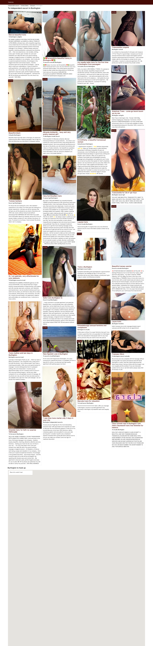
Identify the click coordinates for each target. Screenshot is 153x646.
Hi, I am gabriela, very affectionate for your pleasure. (24, 277)
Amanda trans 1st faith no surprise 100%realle (22, 431)
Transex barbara (15, 201)
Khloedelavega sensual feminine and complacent (92, 326)
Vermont (32, 5)
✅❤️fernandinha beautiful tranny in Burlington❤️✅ (57, 59)
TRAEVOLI (11, 2)
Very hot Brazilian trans (52, 196)
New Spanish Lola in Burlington (55, 354)
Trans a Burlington (85, 267)
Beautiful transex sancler (122, 266)
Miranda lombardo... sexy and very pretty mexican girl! (57, 133)
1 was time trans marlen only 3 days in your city (58, 419)
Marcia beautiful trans (17, 35)
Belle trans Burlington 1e (52, 298)
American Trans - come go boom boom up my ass (127, 112)
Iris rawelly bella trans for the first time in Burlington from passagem (93, 63)
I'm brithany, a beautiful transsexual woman (92, 141)
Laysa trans (116, 321)
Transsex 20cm (118, 354)
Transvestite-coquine (120, 47)
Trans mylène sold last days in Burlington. (21, 354)
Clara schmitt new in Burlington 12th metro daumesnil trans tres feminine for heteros (127, 426)
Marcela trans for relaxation (89, 401)
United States (24, 5)
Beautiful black (14, 133)
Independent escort (13, 5)
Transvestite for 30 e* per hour (124, 193)
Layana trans (83, 222)
